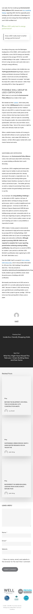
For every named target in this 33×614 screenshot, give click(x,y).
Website (4, 549)
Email (4, 541)
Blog (5, 398)
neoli (16, 321)
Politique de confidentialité (9, 607)
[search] (29, 2)
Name (4, 532)
